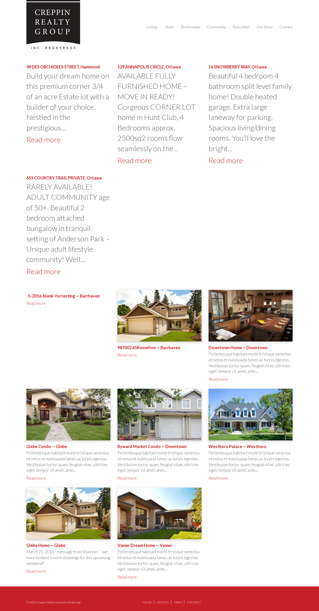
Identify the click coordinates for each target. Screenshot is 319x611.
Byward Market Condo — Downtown (152, 446)
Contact (286, 27)
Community (216, 27)
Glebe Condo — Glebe (46, 446)
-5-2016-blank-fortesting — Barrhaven (63, 295)
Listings (152, 27)
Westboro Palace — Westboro (237, 446)
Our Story (265, 27)
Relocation (241, 27)
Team (169, 27)
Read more (43, 139)
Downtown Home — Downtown (238, 347)
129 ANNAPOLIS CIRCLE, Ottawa (149, 66)
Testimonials (190, 27)
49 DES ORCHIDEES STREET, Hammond (63, 66)
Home (147, 602)
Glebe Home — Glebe (45, 545)
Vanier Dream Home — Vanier (144, 545)
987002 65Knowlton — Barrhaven (148, 347)
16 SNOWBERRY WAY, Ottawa (238, 66)
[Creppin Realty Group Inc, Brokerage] (53, 24)
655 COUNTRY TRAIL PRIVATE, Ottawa (64, 177)
